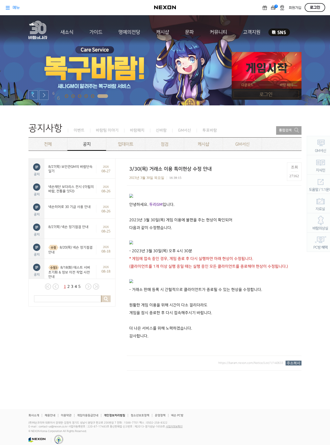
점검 (164, 144)
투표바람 (209, 130)
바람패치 (137, 130)
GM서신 (184, 130)
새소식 (66, 32)
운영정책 (160, 415)
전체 (48, 144)
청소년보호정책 (140, 415)
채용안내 (50, 415)
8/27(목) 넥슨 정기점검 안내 (68, 227)
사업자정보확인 (174, 426)
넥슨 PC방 (177, 415)
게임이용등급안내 (87, 415)
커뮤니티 (218, 32)
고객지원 (251, 32)
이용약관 (66, 415)
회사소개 (34, 415)
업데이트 (125, 144)
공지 (87, 144)
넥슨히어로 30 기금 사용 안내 (69, 207)
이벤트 (79, 130)
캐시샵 (162, 32)
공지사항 (45, 128)
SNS (279, 32)
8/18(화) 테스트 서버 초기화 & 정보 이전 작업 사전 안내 (69, 272)
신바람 (161, 130)
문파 (189, 32)
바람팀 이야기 (107, 130)
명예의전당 (129, 32)
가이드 (95, 32)
